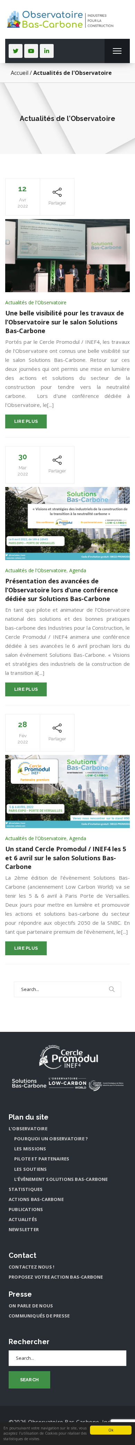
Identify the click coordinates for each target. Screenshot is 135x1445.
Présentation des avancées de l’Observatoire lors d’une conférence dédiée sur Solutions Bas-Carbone (61, 590)
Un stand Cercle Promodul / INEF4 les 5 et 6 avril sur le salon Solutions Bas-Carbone (65, 858)
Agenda (77, 570)
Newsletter (24, 1229)
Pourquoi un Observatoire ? (51, 1138)
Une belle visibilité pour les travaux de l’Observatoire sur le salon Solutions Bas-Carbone (64, 322)
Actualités (23, 1219)
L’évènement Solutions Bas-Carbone (61, 1179)
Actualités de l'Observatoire (35, 302)
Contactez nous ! (31, 1267)
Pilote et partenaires (41, 1159)
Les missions (30, 1149)
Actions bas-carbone (36, 1199)
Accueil (19, 73)
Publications (26, 1209)
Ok (111, 1430)
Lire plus (26, 421)
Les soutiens (30, 1169)
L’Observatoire (28, 1128)
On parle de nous (31, 1306)
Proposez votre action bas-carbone (56, 1277)
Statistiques (26, 1189)
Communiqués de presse (39, 1316)
